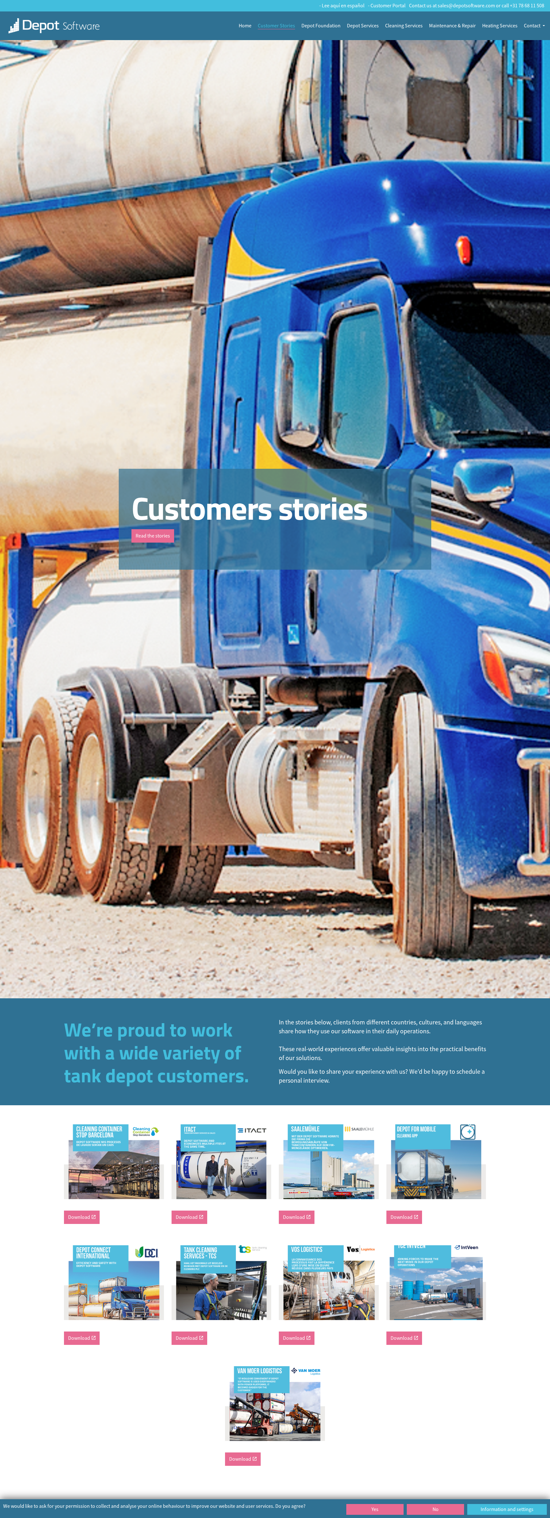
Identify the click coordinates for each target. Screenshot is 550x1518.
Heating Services (500, 26)
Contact (532, 26)
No (436, 1509)
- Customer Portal (386, 6)
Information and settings (507, 1509)
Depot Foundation (321, 26)
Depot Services (363, 26)
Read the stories (153, 536)
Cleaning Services (404, 26)
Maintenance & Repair (452, 26)
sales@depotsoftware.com (466, 6)
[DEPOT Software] (54, 25)
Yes (374, 1509)
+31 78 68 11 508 (527, 6)
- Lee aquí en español (341, 6)
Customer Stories (276, 26)
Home (245, 26)
